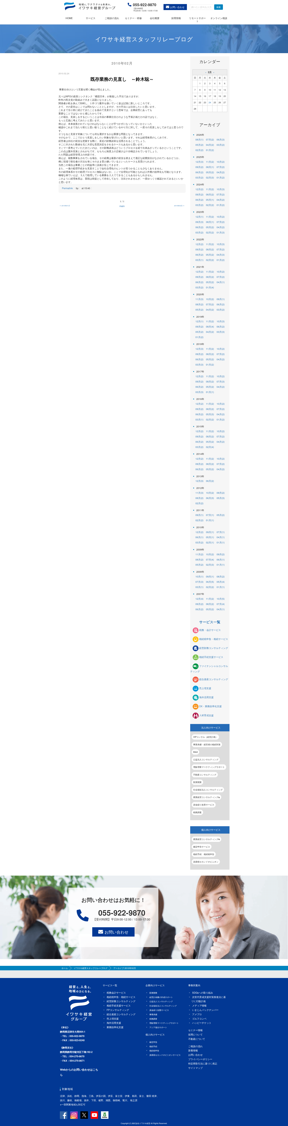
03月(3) (221, 332)
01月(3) (221, 232)
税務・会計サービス (210, 630)
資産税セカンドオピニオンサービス (165, 1054)
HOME (69, 18)
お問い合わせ (177, 7)
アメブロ (197, 1014)
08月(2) (210, 194)
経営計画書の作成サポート (161, 997)
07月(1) (210, 515)
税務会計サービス (116, 992)
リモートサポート (197, 19)
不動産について (196, 1039)
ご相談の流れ (112, 18)
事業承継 (153, 1014)
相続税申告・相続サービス (213, 639)
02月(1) (210, 542)
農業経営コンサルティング (205, 797)
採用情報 (176, 18)
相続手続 (153, 1046)
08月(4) (210, 326)
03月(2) (221, 145)
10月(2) (221, 161)
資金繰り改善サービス (203, 804)
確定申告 (153, 1042)
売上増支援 (205, 688)
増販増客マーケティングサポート (209, 766)
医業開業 (197, 782)
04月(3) (221, 254)
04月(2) (210, 145)
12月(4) (199, 598)
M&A (195, 751)
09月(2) (199, 167)
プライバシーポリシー (200, 1059)
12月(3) (199, 161)
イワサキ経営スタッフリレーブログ (90, 968)
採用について (195, 1034)
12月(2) (199, 189)
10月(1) (199, 576)
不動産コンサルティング (204, 774)
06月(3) (221, 139)
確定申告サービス (201, 846)
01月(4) (210, 287)
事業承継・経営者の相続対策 (206, 744)
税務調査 (197, 812)
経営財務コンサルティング (213, 648)
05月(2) (199, 145)
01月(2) (210, 150)
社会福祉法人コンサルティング (208, 789)
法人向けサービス (210, 727)
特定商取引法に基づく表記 (202, 1063)
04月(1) (221, 282)
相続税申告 (154, 1050)
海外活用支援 (206, 697)
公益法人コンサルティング (205, 759)
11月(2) (210, 161)
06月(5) (210, 581)
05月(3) (210, 414)
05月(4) (221, 581)
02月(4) (210, 447)
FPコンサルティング (118, 1010)
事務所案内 (194, 985)
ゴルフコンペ (199, 1018)
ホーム (65, 968)
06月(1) (199, 537)
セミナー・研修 (133, 18)
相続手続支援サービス (211, 657)
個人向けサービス (210, 829)
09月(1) (221, 299)
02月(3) (210, 177)
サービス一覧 (209, 621)
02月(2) (199, 150)
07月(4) (210, 559)
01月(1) (210, 392)
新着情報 (193, 1050)
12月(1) (199, 216)
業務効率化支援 (115, 1027)
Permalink (67, 188)
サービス (90, 18)
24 (210, 102)
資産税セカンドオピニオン (205, 861)
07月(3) (221, 381)
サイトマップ (195, 1068)
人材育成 (206, 715)
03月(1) (199, 260)
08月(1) (199, 139)
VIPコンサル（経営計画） (205, 736)
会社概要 (154, 18)
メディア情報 (199, 1005)
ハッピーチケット (201, 1023)
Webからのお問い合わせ (75, 1070)
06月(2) (199, 172)
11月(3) (199, 299)
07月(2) (210, 139)
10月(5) (221, 598)
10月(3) (221, 189)
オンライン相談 (218, 18)
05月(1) (210, 199)
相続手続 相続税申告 (203, 854)
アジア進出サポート (158, 1027)
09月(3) (199, 222)
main (122, 206)
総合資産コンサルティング (213, 679)
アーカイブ (209, 124)
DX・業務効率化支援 (210, 706)
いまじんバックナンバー (205, 1010)
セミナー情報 (195, 1030)
